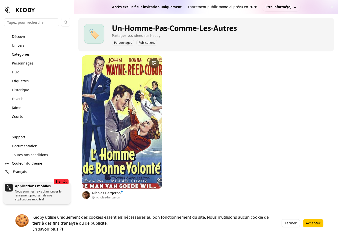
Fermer (291, 223)
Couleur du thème (27, 163)
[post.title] (154, 63)
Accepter (313, 223)
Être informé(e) (281, 6)
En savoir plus (45, 229)
